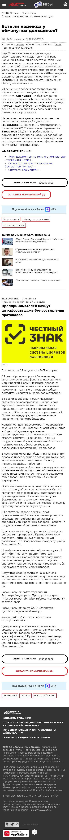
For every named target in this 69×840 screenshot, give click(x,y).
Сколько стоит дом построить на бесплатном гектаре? (28, 165)
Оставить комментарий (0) (26, 194)
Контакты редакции (17, 718)
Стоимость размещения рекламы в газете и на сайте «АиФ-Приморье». (33, 724)
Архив (20, 44)
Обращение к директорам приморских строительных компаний (34, 250)
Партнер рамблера (30, 824)
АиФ (4, 364)
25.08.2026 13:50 (10, 298)
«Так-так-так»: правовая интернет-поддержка (38, 280)
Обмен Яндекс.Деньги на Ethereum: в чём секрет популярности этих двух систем (40, 240)
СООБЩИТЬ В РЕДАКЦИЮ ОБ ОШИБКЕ (27, 737)
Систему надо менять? (23, 169)
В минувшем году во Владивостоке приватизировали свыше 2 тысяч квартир (36, 271)
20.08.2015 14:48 (10, 13)
